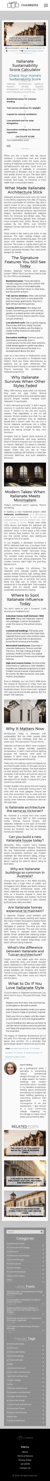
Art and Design (14, 1268)
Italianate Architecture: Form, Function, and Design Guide (25, 1211)
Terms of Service (25, 1456)
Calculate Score (25, 136)
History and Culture (16, 1276)
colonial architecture (16, 1368)
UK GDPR (25, 1464)
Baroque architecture (17, 1413)
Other (9, 1280)
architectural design (16, 1400)
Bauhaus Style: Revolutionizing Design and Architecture (25, 1293)
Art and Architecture (16, 1272)
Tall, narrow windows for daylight (24, 108)
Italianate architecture (19, 1048)
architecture (12, 1348)
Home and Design (15, 1260)
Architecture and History (18, 1256)
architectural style (15, 1360)
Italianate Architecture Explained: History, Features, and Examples (25, 1180)
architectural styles (15, 1344)
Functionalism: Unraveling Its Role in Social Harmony (24, 1301)
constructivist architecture (19, 1404)
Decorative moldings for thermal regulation (23, 131)
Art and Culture (14, 1264)
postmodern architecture (18, 1372)
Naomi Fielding (35, 48)
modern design (14, 1380)
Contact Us (25, 1468)
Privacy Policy (25, 1460)
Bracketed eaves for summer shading (21, 100)
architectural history (16, 1352)
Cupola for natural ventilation (22, 114)
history (10, 1384)
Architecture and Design (18, 1248)
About (25, 1452)
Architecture (12, 1252)
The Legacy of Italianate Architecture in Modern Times (25, 1150)
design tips (12, 1417)
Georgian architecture (17, 1396)
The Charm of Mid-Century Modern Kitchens (23, 1327)
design (10, 1364)
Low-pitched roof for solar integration (20, 122)
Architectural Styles (33, 51)
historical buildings (15, 1356)
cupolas (19, 1053)
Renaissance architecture (18, 1392)
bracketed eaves (32, 1053)
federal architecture (16, 1421)
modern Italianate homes (15, 1057)
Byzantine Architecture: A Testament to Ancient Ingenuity (24, 1319)
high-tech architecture (17, 1376)
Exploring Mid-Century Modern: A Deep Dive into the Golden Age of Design (23, 1310)
